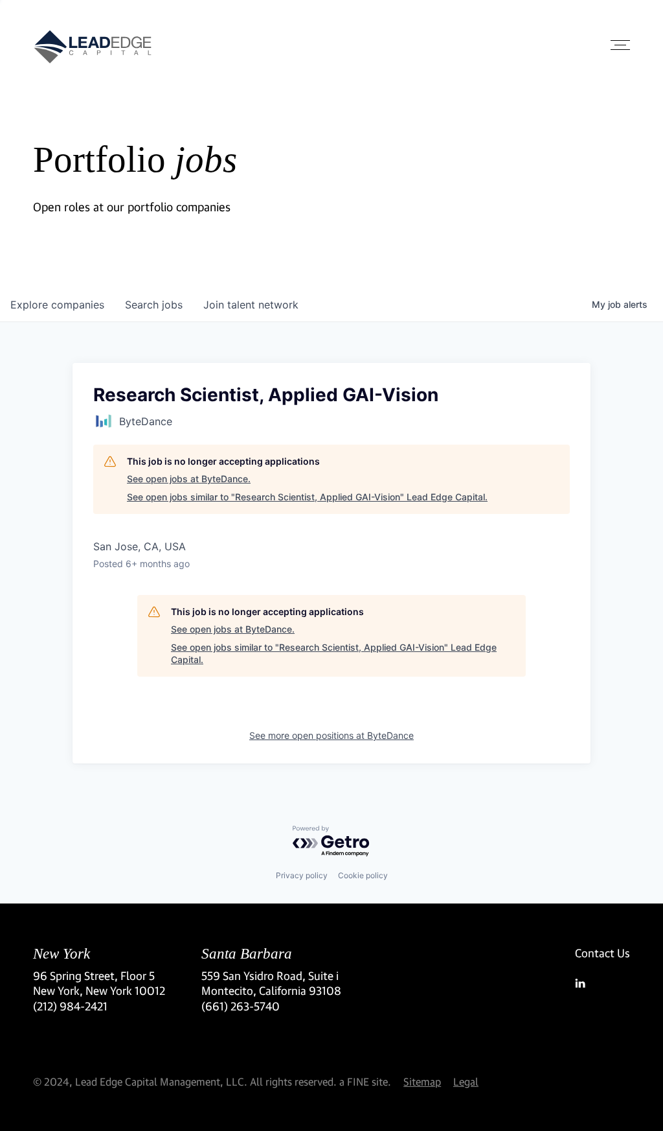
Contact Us (602, 953)
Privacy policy (302, 875)
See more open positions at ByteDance (331, 735)
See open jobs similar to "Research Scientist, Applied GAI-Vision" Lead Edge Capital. (307, 496)
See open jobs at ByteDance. (189, 478)
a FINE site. (365, 1081)
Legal (465, 1081)
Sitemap (422, 1081)
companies (57, 304)
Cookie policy (363, 875)
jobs (154, 304)
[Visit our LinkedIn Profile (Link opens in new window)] (602, 983)
